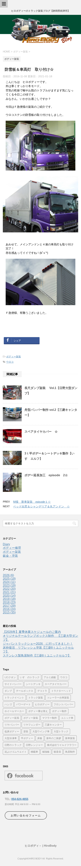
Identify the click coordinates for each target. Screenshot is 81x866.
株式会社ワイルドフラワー (61, 744)
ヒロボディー (42, 704)
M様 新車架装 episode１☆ (32, 501)
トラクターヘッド (61, 690)
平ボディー (27, 738)
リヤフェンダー (31, 724)
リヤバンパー (12, 724)
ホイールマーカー (14, 711)
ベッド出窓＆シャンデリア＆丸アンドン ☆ (41, 506)
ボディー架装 (13, 356)
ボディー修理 (12, 547)
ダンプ (8, 690)
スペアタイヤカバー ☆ (41, 431)
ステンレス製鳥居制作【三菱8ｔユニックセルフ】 (37, 655)
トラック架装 (35, 697)
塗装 (25, 731)
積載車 (34, 751)
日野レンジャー (34, 744)
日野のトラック (13, 744)
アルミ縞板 (50, 677)
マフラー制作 (49, 717)
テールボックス (24, 690)
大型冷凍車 (11, 738)
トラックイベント (14, 697)
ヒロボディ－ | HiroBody (41, 845)
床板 (39, 738)
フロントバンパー (63, 704)
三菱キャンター (53, 724)
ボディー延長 (12, 717)
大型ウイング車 (41, 731)
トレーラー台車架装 (58, 697)
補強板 (46, 751)
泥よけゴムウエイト (16, 751)
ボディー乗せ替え (38, 711)
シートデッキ (33, 684)
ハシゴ (8, 704)
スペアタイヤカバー (56, 684)
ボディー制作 (59, 711)
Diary (6, 544)
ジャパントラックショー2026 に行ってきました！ (38, 643)
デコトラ (42, 690)
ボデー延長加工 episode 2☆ (46, 475)
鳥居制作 (70, 751)
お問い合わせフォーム (26, 815)
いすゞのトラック (30, 677)
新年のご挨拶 (53, 738)
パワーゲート (23, 704)
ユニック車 (67, 717)
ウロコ (10, 361)
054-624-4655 (19, 799)
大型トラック (61, 731)
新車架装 (70, 738)
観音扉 (57, 751)
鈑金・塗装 (10, 555)
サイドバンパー (13, 684)
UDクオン (10, 677)
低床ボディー (12, 731)
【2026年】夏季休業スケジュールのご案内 (32, 631)
